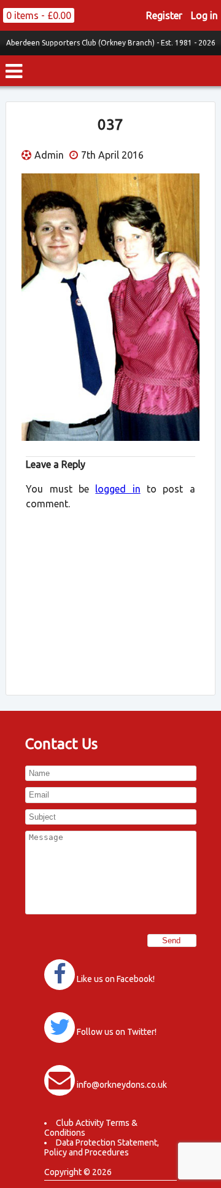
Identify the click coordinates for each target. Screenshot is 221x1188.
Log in (204, 15)
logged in (117, 488)
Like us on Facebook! (116, 979)
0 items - (38, 15)
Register (164, 15)
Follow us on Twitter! (117, 1032)
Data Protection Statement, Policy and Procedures (101, 1147)
